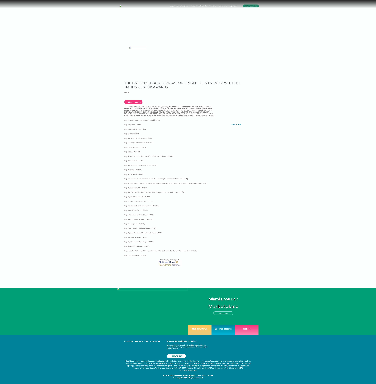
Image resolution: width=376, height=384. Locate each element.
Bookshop (213, 6)
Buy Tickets (233, 6)
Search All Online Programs (179, 6)
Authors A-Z (223, 6)
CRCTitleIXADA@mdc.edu (188, 370)
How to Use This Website (199, 6)
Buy (125, 120)
